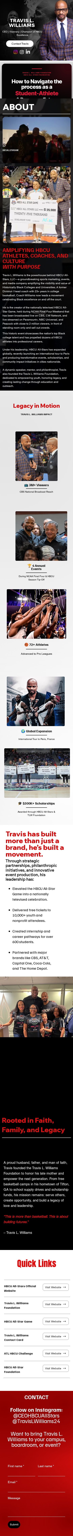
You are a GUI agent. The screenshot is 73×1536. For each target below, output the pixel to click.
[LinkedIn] (28, 52)
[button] (64, 159)
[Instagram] (15, 52)
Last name (46, 1466)
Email (12, 1482)
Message (14, 1498)
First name (16, 1466)
